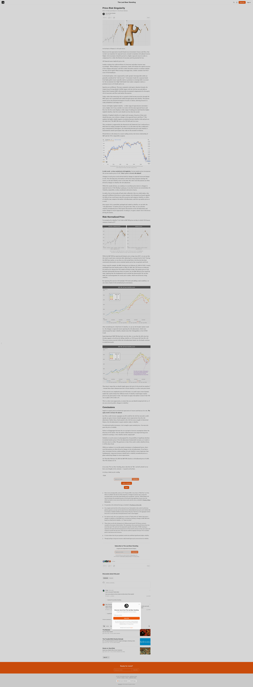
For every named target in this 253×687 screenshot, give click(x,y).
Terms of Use (122, 622)
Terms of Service (134, 621)
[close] (139, 604)
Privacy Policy (130, 624)
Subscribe (126, 618)
